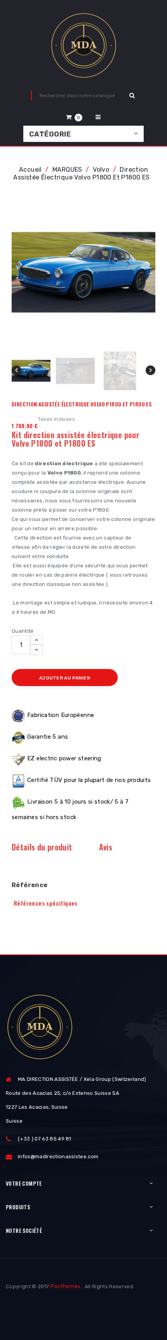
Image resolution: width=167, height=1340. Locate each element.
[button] (74, 117)
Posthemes (65, 1286)
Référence (30, 885)
